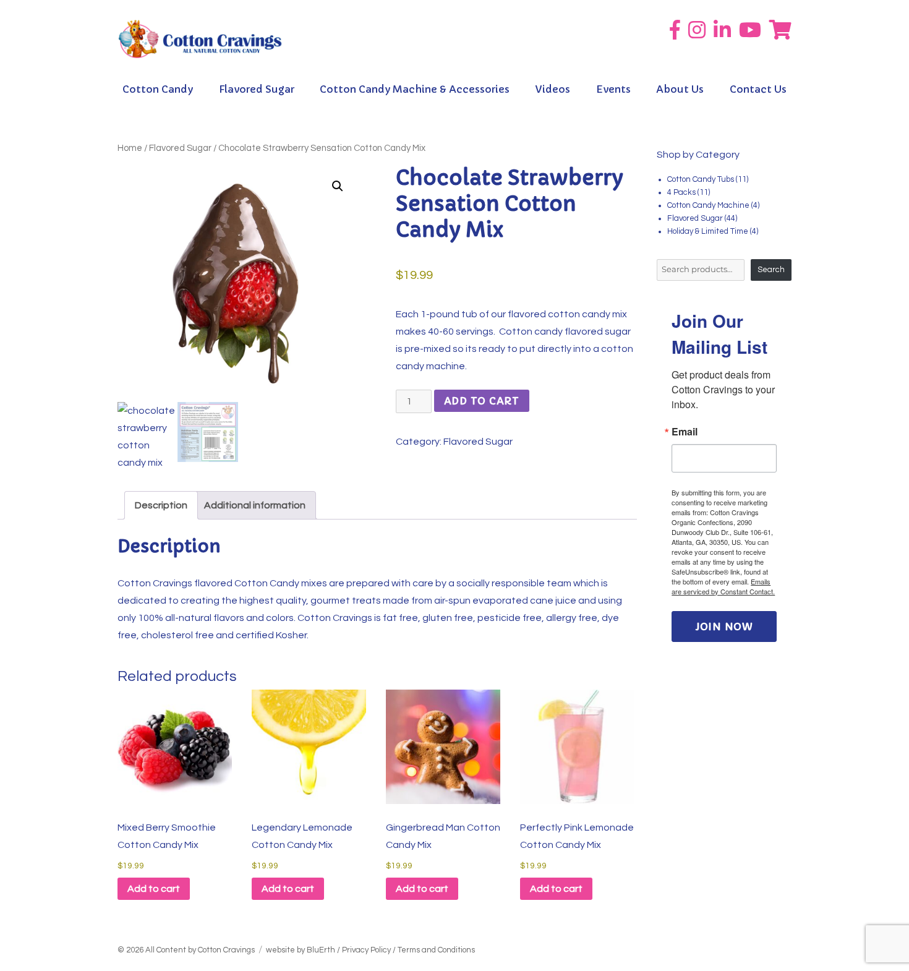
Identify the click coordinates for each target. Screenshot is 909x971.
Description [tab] (161, 505)
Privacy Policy (366, 950)
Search (771, 269)
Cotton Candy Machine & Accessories (415, 89)
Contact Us (758, 89)
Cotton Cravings (226, 950)
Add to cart (481, 401)
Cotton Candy (157, 89)
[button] (337, 186)
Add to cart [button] (153, 889)
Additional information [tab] (254, 505)
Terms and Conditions (436, 950)
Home (129, 148)
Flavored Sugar (256, 89)
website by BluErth (300, 950)
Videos (553, 89)
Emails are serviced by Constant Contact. (723, 586)
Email (685, 432)
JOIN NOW (724, 626)
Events (613, 89)
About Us (680, 89)
